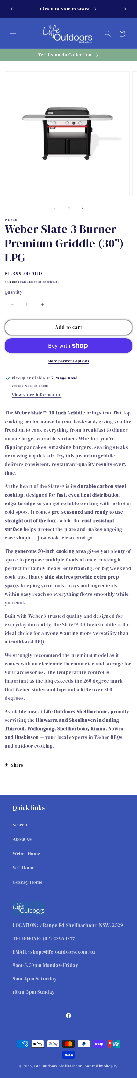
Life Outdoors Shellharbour (58, 1066)
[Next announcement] (125, 9)
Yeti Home (23, 868)
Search (20, 825)
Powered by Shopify (100, 1066)
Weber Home (26, 853)
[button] (13, 33)
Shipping (12, 282)
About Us (22, 839)
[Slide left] (54, 208)
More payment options (68, 361)
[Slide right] (83, 208)
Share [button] (17, 765)
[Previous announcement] (12, 9)
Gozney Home (28, 882)
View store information (36, 395)
